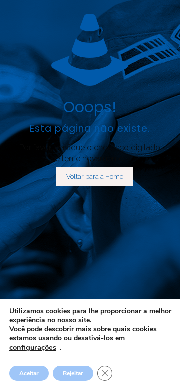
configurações (33, 347)
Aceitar (29, 374)
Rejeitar (73, 374)
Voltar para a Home (95, 176)
